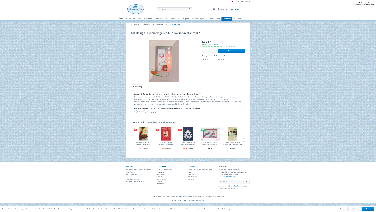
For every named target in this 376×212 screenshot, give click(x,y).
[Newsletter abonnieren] (246, 182)
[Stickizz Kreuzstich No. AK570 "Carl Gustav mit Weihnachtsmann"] (210, 134)
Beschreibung (137, 87)
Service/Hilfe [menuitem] (243, 2)
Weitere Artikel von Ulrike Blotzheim (148, 113)
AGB (189, 172)
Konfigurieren (368, 209)
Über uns (160, 177)
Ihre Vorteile (161, 172)
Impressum (191, 179)
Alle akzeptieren (354, 209)
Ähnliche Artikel (138, 122)
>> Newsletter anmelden (227, 177)
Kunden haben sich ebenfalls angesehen (161, 122)
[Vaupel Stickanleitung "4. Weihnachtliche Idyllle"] (143, 134)
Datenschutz (192, 174)
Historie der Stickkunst (164, 170)
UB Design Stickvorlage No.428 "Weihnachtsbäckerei (232, 143)
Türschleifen (161, 174)
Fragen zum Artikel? (142, 111)
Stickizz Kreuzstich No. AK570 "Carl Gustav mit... (210, 143)
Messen (159, 181)
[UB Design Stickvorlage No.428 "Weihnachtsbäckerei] (232, 134)
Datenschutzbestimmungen (238, 186)
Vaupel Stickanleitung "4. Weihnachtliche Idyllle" (143, 143)
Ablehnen (343, 209)
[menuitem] (174, 9)
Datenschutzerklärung (368, 4)
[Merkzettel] (214, 9)
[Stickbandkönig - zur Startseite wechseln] (135, 9)
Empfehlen (229, 56)
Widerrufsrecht (193, 177)
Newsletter (160, 184)
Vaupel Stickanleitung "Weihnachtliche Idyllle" (166, 143)
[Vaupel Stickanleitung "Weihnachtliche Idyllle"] (165, 134)
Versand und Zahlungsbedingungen (200, 170)
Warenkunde (161, 179)
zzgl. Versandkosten (213, 44)
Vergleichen (207, 56)
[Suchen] (190, 9)
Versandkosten (183, 196)
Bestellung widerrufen (366, 3)
